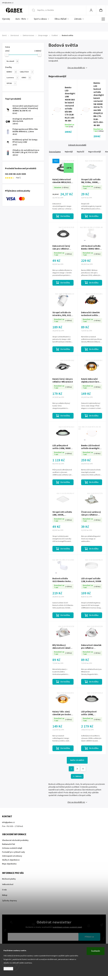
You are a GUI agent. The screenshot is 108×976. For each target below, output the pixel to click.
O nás (4, 889)
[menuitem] (7, 19)
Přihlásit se (89, 936)
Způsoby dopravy (9, 900)
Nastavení (8, 968)
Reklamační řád (8, 844)
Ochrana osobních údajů (12, 848)
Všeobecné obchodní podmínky (15, 840)
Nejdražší (80, 151)
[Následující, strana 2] (77, 768)
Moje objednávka (9, 863)
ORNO (26, 77)
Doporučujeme (55, 151)
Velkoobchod (7, 884)
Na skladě (12, 61)
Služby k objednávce (11, 860)
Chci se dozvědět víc (76, 67)
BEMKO (11, 72)
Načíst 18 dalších (77, 760)
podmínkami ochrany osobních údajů (67, 927)
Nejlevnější (69, 151)
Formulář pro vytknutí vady (13, 852)
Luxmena (12, 77)
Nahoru (78, 776)
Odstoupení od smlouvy (12, 856)
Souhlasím (95, 951)
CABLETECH (26, 72)
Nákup (4, 895)
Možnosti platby (9, 879)
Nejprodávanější (94, 151)
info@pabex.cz (8, 822)
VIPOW (11, 83)
